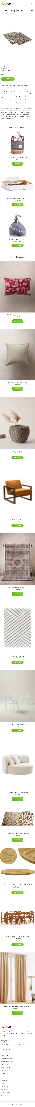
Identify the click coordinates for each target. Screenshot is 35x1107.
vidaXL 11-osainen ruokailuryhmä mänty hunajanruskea (17, 937)
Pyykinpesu (4, 1064)
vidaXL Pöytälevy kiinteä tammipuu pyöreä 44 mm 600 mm (17, 885)
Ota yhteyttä (4, 1086)
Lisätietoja (8, 79)
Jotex (17, 66)
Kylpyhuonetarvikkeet (7, 1058)
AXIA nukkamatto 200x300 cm (17, 588)
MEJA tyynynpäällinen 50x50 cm (17, 382)
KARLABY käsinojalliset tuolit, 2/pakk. (17, 724)
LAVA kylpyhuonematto (17, 656)
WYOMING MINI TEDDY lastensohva (17, 792)
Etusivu (3, 13)
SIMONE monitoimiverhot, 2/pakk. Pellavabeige (17, 1007)
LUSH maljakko (17, 451)
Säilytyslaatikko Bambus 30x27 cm (17, 198)
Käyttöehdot (4, 1089)
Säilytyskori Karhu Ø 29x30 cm (17, 157)
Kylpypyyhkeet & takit (7, 1061)
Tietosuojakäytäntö (6, 1092)
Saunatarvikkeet (5, 1067)
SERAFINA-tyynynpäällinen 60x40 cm (17, 315)
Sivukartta (4, 1095)
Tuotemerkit (12, 66)
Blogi (2, 1083)
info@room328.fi (6, 1049)
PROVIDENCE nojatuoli (17, 519)
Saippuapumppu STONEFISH (17, 239)
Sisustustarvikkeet (6, 1070)
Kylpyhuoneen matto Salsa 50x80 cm (17, 833)
